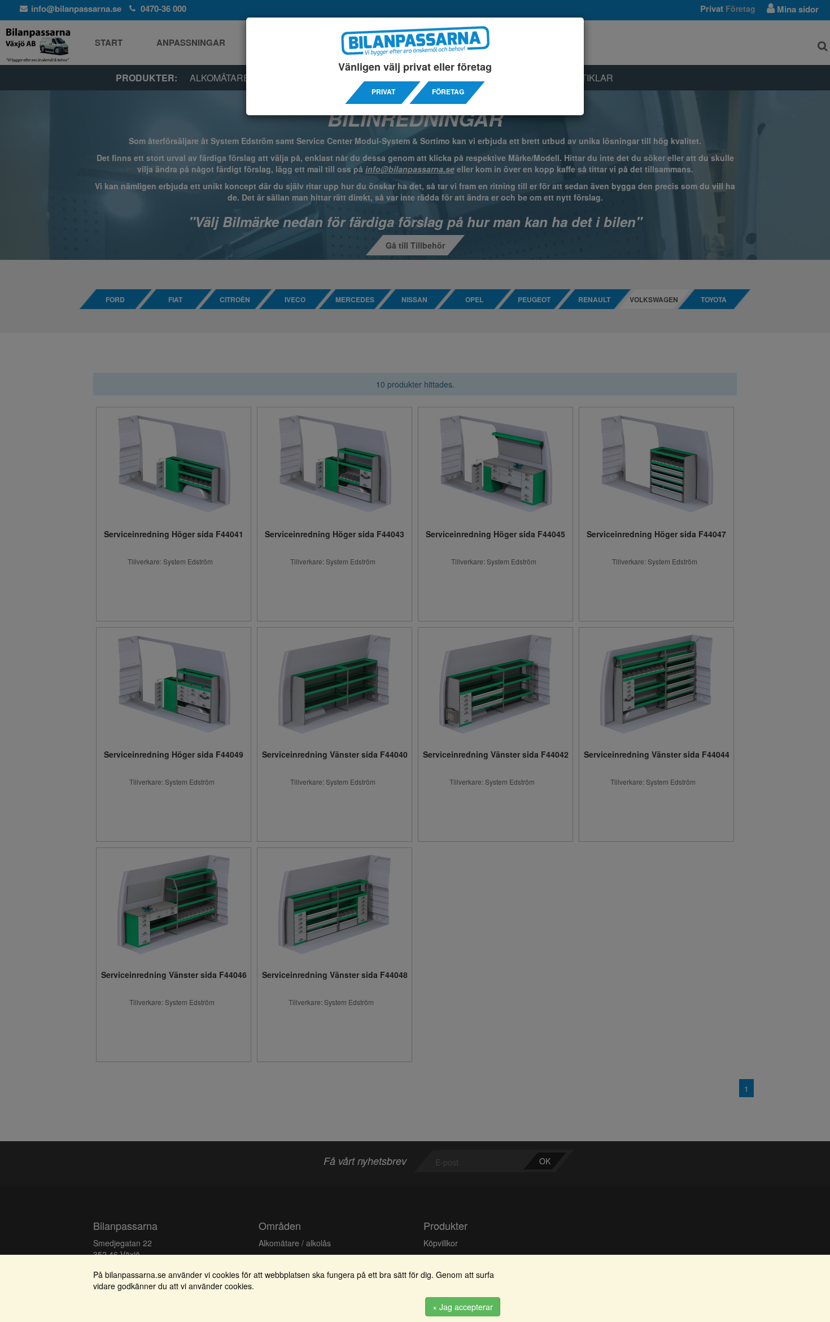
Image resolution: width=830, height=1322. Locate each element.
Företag (448, 92)
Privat (383, 92)
